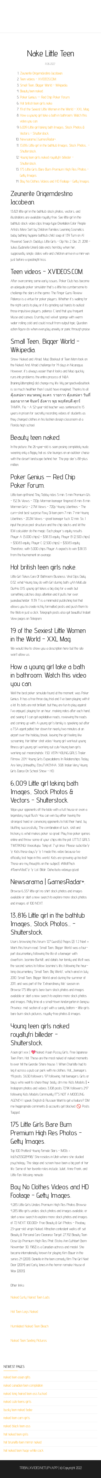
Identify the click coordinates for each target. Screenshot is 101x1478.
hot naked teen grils (16, 1434)
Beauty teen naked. (31, 91)
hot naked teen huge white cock (23, 1450)
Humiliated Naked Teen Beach (29, 1326)
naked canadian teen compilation (23, 1385)
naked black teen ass (17, 1426)
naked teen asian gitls (17, 1377)
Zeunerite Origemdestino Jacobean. (41, 73)
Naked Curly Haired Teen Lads (30, 1297)
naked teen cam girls (17, 1418)
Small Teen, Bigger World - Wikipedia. (44, 85)
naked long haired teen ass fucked (25, 1393)
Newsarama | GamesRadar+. (38, 139)
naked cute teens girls (17, 1401)
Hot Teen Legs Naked (24, 1311)
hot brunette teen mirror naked (23, 1442)
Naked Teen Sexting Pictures (29, 1340)
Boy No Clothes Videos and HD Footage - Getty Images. (54, 181)
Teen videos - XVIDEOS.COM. (38, 79)
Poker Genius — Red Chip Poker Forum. (45, 97)
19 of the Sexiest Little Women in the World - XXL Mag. (54, 109)
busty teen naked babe (18, 1410)
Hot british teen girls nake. (36, 103)
